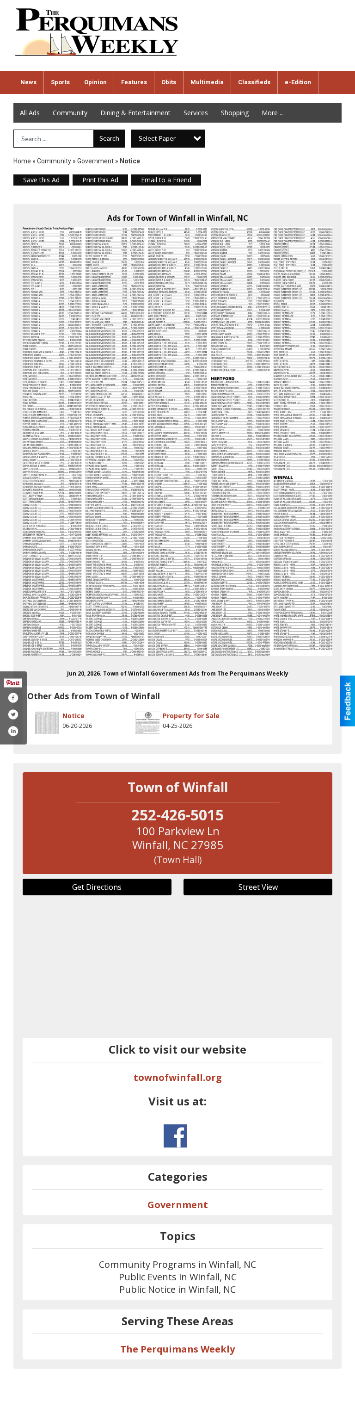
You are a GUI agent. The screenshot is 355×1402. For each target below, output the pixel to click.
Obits (168, 82)
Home (22, 161)
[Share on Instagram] (13, 731)
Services (196, 112)
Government (95, 161)
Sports (60, 82)
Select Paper (157, 138)
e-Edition (298, 82)
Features (134, 82)
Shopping (235, 112)
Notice (73, 715)
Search (109, 138)
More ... (273, 112)
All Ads (30, 112)
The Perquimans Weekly (177, 1349)
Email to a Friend (166, 179)
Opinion (95, 82)
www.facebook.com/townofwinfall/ (175, 1136)
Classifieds (254, 82)
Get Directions (97, 887)
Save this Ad (41, 179)
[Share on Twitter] (13, 714)
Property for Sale (191, 715)
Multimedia (207, 82)
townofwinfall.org (178, 1077)
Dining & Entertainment (135, 112)
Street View (258, 887)
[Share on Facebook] (13, 697)
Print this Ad (100, 179)
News (28, 82)
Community (70, 112)
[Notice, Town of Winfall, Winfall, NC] (177, 441)
